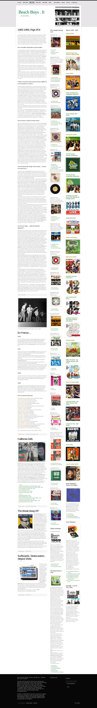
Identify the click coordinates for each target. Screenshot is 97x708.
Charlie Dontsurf (21, 434)
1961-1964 (25, 2)
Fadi (19, 294)
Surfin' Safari (19, 681)
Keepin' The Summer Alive (28, 687)
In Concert (30, 686)
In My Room (74, 2)
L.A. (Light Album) (20, 687)
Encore (68, 2)
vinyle (71, 616)
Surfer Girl (28, 681)
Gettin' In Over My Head (34, 695)
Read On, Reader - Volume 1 (37, 430)
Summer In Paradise (31, 688)
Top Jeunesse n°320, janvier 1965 (23, 399)
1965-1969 (31, 2)
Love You (39, 686)
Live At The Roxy (20, 695)
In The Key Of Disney (21, 697)
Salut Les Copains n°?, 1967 (22, 411)
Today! (35, 682)
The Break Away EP (28, 510)
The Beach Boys (20, 688)
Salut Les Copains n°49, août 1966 (23, 402)
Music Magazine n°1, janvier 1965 (23, 398)
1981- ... (50, 2)
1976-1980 (44, 2)
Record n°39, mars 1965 (22, 400)
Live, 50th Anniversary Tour (22, 691)
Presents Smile (41, 695)
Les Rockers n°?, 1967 (22, 417)
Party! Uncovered (26, 683)
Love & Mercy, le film (53, 677)
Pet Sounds (32, 683)
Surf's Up (18, 686)
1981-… (39, 677)
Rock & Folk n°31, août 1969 (22, 425)
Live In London (36, 685)
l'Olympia (26, 388)
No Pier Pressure (28, 697)
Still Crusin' (25, 688)
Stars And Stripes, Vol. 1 (40, 688)
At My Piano (42, 697)
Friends (23, 685)
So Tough (22, 686)
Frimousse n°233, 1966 (22, 404)
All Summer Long (20, 682)
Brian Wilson (57, 2)
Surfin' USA (24, 681)
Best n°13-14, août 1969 (22, 426)
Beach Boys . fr (32, 12)
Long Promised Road (20, 698)
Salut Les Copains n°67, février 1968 (24, 421)
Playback (38, 697)
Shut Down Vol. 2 (41, 681)
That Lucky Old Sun (33, 696)
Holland (26, 686)
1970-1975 (38, 2)
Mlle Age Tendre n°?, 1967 (22, 418)
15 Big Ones (34, 686)
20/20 (32, 685)
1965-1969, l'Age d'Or (29, 29)
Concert (31, 682)
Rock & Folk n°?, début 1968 (22, 420)
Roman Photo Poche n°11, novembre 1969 (25, 427)
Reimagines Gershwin (41, 696)
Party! (22, 683)
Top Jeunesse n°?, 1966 (22, 403)
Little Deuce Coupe (34, 681)
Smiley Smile (39, 683)
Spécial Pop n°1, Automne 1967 (23, 412)
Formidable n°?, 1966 (21, 408)
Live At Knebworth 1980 (38, 687)
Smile (35, 683)
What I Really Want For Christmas (23, 696)
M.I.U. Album (43, 686)
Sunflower (41, 685)
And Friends (34, 697)
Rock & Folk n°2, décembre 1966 (23, 409)
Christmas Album (27, 682)
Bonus (63, 2)
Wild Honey (19, 685)
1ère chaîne (25, 369)
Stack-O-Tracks (28, 685)
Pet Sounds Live (26, 695)
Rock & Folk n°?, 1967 (21, 416)
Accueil (19, 2)
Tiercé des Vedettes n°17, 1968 (23, 422)
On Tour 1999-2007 (28, 698)
